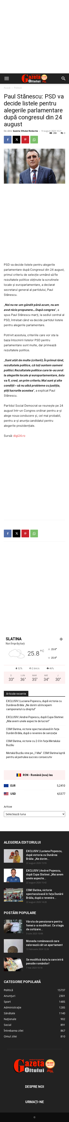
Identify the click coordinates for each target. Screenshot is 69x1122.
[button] (6, 78)
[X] (16, 139)
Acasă (7, 87)
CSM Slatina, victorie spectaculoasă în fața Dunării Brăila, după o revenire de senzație (32, 731)
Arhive (8, 806)
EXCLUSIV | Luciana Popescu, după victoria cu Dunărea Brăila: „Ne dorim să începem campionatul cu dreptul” (34, 705)
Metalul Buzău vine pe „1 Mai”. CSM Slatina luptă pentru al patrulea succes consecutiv (35, 755)
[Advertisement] (34, 36)
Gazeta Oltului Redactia (25, 130)
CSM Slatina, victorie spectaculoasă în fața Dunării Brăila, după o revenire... (44, 894)
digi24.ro (19, 436)
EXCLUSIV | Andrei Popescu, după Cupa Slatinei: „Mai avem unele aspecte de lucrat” (35, 719)
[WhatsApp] (34, 139)
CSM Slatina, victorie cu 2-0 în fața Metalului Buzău (33, 743)
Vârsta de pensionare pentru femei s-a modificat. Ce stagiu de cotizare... (45, 925)
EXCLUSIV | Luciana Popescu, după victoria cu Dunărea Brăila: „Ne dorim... (44, 855)
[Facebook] (8, 139)
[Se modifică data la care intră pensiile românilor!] (13, 964)
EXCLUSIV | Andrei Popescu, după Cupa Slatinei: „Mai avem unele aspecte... (44, 874)
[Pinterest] (25, 139)
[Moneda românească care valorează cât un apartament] (13, 946)
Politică (18, 87)
